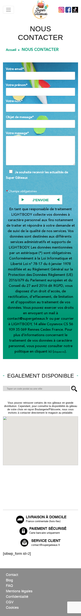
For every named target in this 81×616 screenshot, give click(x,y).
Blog (9, 580)
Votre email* (15, 69)
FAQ (9, 586)
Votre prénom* (17, 85)
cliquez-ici (59, 352)
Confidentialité (17, 597)
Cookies (12, 608)
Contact (12, 575)
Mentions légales (19, 591)
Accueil (11, 50)
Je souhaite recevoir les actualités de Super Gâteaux (37, 175)
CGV (10, 602)
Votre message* (17, 133)
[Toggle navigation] (8, 10)
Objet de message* (20, 117)
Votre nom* (14, 101)
